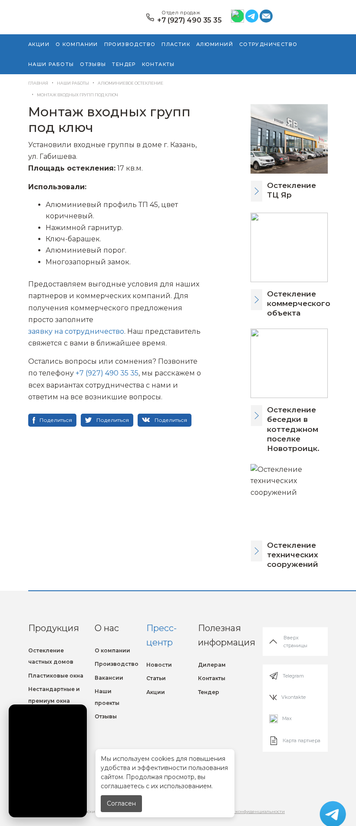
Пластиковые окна (55, 675)
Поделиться (56, 420)
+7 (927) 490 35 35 (189, 20)
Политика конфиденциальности (248, 811)
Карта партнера (301, 740)
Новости (159, 664)
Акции (38, 44)
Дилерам (212, 664)
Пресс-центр (161, 635)
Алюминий (214, 44)
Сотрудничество (268, 44)
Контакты (158, 64)
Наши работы (51, 64)
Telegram (293, 676)
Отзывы (93, 64)
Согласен (121, 803)
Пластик (176, 44)
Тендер (123, 64)
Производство (130, 44)
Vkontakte (293, 697)
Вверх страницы (295, 641)
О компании (77, 44)
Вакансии (109, 678)
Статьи (156, 678)
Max (287, 718)
